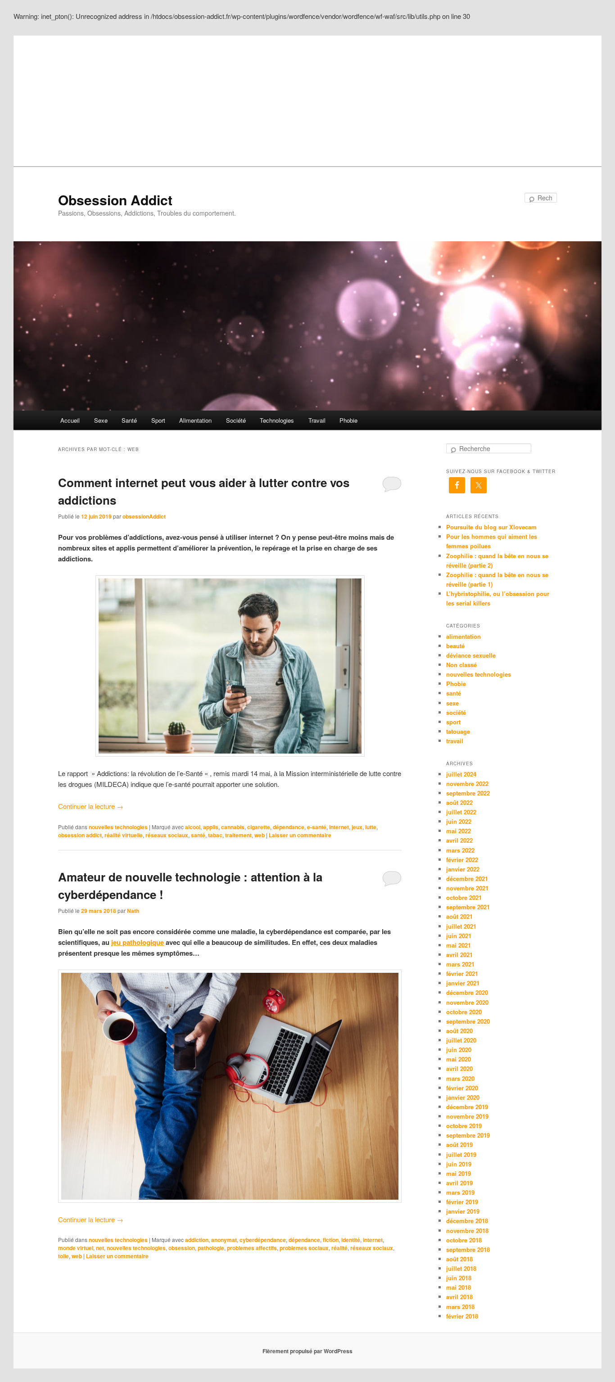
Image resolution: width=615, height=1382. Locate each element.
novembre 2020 (467, 1002)
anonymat (224, 1240)
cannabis (232, 827)
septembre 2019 (468, 1135)
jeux (357, 827)
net (100, 1248)
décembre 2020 (467, 992)
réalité (339, 1248)
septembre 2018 (468, 1249)
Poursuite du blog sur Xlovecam (491, 527)
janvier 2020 (462, 1097)
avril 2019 (459, 1183)
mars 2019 (460, 1192)
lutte (370, 827)
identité (350, 1240)
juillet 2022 (461, 812)
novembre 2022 (467, 783)
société (456, 712)
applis (210, 827)
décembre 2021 (467, 878)
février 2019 (462, 1201)
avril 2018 (459, 1296)
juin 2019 (458, 1164)
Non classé (461, 664)
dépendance (288, 827)
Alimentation (195, 420)
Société (236, 420)
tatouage (458, 731)
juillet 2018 (461, 1268)
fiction (331, 1240)
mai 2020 (458, 1059)
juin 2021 (458, 935)
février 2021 (462, 973)
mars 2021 (460, 964)
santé (198, 835)
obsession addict (80, 835)
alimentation (463, 636)
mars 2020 (460, 1078)
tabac (215, 835)
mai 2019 (458, 1173)
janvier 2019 (462, 1211)
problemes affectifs (252, 1248)
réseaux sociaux (166, 835)
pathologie (211, 1248)
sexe (452, 703)
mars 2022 (460, 850)
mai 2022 (458, 830)
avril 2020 (459, 1068)
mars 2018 (460, 1306)
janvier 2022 (462, 869)
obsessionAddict (144, 516)
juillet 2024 (461, 774)
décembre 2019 (467, 1106)
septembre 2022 (468, 793)
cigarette (258, 827)
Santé (129, 420)
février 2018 (462, 1316)
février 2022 (462, 859)
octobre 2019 (464, 1125)
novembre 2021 (467, 888)
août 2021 (459, 916)
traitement (238, 835)
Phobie (348, 420)
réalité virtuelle (123, 835)
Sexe (101, 420)
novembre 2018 (467, 1230)
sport (453, 722)
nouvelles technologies (118, 827)
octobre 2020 (464, 1011)
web (259, 835)
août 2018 (459, 1259)
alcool (192, 827)
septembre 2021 (468, 907)
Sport (158, 420)
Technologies (277, 420)
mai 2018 (458, 1287)
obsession (181, 1248)
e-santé (316, 827)
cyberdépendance (263, 1240)
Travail (317, 420)
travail (454, 740)
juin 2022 (458, 821)
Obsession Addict (115, 199)
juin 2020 (458, 1049)
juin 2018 (458, 1278)
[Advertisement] (307, 99)
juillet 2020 (461, 1040)
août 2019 (459, 1144)
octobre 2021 (464, 897)
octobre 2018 (464, 1240)
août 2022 (459, 802)
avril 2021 (459, 954)
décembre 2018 (467, 1220)
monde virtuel (75, 1248)
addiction (196, 1240)
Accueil (70, 420)
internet (339, 827)
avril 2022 (459, 840)
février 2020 (462, 1088)
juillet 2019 (461, 1154)
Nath (133, 911)
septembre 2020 (468, 1021)
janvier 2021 (462, 983)
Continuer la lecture (90, 806)
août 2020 (459, 1030)
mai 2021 (458, 945)
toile (63, 1256)
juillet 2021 (461, 926)
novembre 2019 (467, 1116)
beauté (455, 645)
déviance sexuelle (471, 655)
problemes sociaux (304, 1248)
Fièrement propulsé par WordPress (307, 1351)
